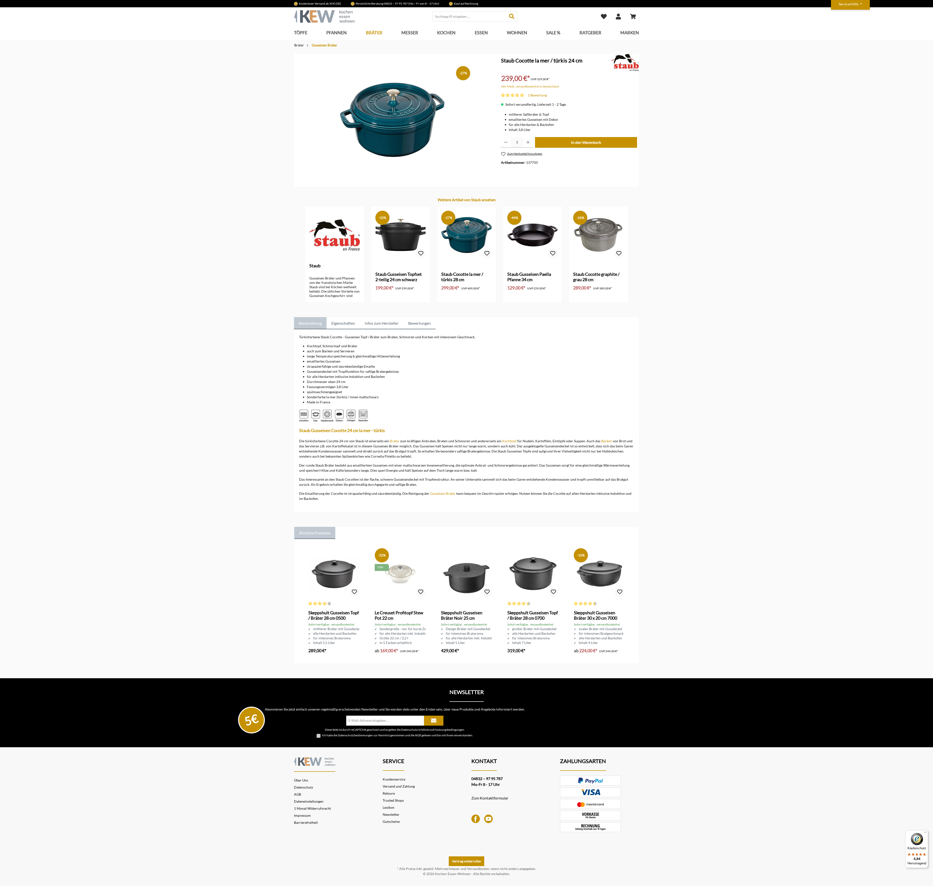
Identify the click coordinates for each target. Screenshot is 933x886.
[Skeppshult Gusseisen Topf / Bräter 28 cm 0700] (532, 573)
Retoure (389, 793)
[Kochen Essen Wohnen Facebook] (475, 818)
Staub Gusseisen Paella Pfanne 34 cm (529, 276)
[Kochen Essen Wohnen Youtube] (488, 818)
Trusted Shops (393, 800)
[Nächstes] (628, 249)
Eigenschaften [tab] (343, 323)
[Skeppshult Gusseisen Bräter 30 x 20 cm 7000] (599, 573)
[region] (392, 114)
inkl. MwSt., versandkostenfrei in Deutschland (530, 86)
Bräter (394, 441)
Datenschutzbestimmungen (355, 735)
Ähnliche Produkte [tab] (314, 532)
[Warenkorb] (633, 16)
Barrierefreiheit (306, 822)
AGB (418, 735)
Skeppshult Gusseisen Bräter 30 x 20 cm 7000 (595, 615)
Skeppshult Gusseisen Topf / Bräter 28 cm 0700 (532, 615)
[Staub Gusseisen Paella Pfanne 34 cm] (532, 235)
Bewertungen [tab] (419, 323)
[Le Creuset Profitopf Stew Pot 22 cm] (400, 573)
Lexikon (388, 807)
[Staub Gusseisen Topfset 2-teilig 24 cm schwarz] (400, 235)
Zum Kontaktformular (489, 798)
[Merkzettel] (604, 16)
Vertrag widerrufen (466, 861)
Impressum (302, 815)
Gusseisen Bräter (443, 493)
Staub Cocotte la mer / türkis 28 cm (462, 276)
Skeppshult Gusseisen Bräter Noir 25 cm (461, 615)
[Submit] (433, 721)
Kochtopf (509, 441)
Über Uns (301, 780)
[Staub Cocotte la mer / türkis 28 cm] (466, 235)
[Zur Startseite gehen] (324, 16)
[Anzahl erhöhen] (528, 142)
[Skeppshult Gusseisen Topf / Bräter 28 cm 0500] (333, 573)
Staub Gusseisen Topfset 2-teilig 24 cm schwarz (398, 276)
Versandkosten (478, 869)
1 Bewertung (537, 95)
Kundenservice (394, 779)
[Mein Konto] (618, 16)
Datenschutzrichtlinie (415, 729)
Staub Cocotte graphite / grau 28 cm (596, 276)
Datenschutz (303, 787)
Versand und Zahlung (399, 786)
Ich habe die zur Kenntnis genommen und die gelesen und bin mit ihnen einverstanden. (397, 735)
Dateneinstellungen (308, 801)
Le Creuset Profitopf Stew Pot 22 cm (399, 615)
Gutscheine (391, 821)
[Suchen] (512, 16)
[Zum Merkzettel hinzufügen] (421, 253)
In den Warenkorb (586, 142)
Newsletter (391, 814)
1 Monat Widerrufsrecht (312, 808)
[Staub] (625, 62)
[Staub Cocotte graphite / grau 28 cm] (598, 235)
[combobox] (469, 16)
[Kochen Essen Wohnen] (314, 761)
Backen (606, 441)
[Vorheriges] (304, 249)
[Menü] (925, 833)
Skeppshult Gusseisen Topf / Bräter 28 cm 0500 (333, 615)
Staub (314, 265)
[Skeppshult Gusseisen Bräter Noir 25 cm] (466, 573)
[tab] (310, 323)
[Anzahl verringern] (506, 142)
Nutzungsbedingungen (449, 729)
